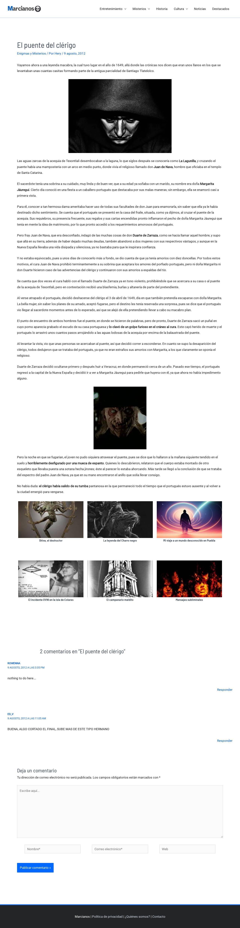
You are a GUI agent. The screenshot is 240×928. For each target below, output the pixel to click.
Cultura (179, 9)
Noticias (200, 9)
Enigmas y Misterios (31, 53)
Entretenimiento (111, 9)
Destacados (220, 9)
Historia (161, 9)
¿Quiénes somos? (137, 916)
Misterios (139, 9)
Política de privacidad (107, 916)
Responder (224, 690)
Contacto (158, 916)
